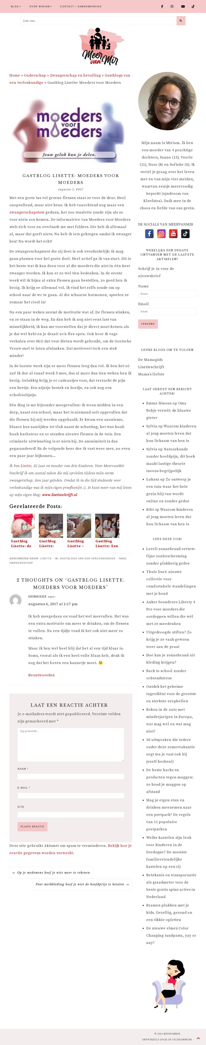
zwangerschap (21, 563)
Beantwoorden (41, 675)
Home (14, 75)
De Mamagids (150, 359)
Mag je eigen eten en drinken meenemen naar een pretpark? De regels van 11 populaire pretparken (169, 815)
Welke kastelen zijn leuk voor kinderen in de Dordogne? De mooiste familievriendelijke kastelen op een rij (169, 852)
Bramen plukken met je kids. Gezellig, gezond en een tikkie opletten (169, 912)
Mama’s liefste (151, 374)
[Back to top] (198, 1038)
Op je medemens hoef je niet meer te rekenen (53, 872)
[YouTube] (173, 233)
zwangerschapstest (27, 212)
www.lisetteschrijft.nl (59, 495)
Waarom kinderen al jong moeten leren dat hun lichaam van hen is (171, 433)
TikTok (195, 6)
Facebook (164, 6)
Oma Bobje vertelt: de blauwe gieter (168, 410)
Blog (15, 6)
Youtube (185, 6)
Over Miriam (40, 6)
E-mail (24, 787)
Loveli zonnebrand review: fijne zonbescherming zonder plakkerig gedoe (171, 556)
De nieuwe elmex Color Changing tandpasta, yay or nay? (171, 935)
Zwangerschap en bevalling (75, 75)
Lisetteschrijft (151, 367)
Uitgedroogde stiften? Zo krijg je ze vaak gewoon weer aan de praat (169, 639)
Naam (23, 768)
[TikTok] (185, 233)
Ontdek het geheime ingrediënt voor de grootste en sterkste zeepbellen (171, 693)
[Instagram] (161, 233)
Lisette (26, 466)
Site (21, 807)
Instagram (174, 6)
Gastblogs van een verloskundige (87, 558)
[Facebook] (149, 233)
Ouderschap (35, 75)
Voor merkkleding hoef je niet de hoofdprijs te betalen (80, 884)
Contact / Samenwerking (81, 6)
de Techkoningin (180, 1039)
